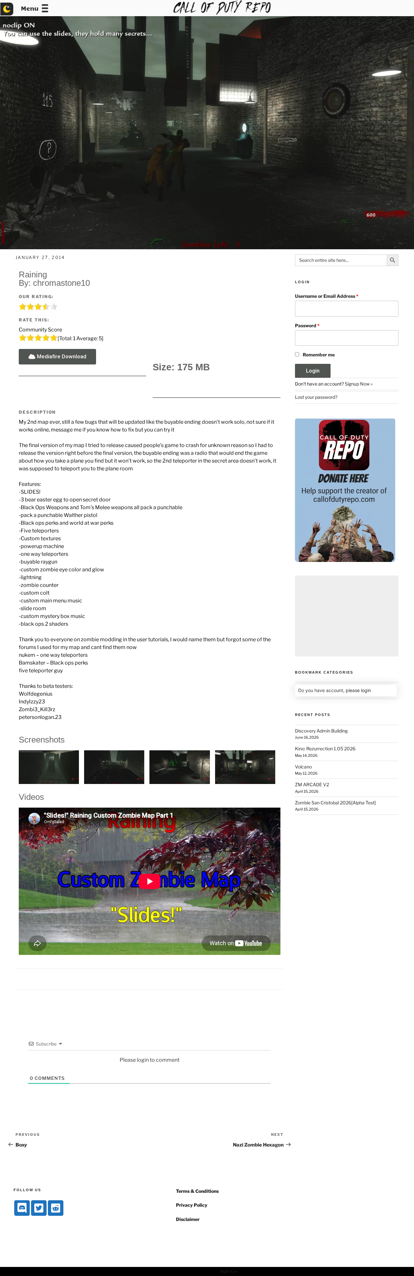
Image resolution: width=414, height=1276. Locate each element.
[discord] (22, 1208)
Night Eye (229, 1271)
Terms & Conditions (197, 1191)
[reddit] (55, 1208)
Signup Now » (359, 383)
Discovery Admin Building (321, 730)
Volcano (303, 766)
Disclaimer (188, 1219)
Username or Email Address (326, 296)
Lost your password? (316, 397)
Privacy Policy (191, 1205)
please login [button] (358, 690)
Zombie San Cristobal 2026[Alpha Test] (335, 802)
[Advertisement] (346, 616)
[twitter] (39, 1208)
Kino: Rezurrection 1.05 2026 (325, 748)
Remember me (319, 354)
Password (307, 325)
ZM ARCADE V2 (312, 784)
